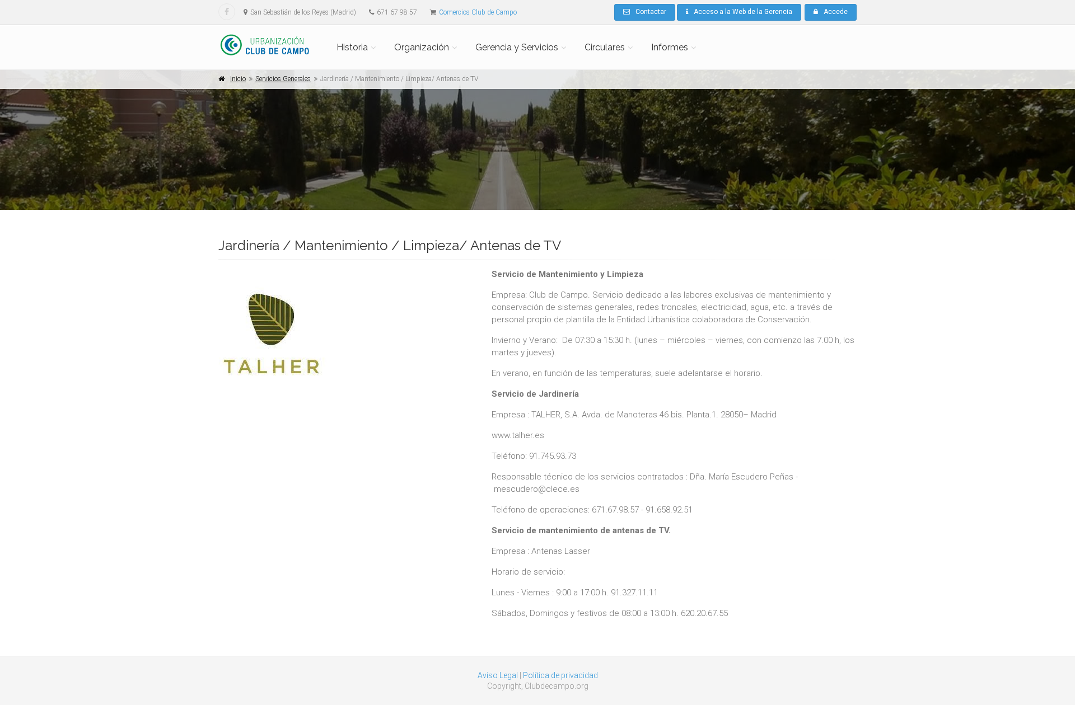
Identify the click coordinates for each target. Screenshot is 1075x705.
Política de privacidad (560, 675)
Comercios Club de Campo (478, 12)
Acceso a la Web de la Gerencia (743, 12)
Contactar (650, 12)
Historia (352, 47)
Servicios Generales (283, 79)
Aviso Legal (498, 675)
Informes (669, 47)
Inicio (238, 79)
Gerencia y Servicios (516, 47)
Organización (421, 47)
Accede (836, 12)
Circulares (605, 47)
